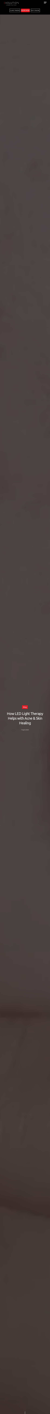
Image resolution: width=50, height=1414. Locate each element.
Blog (25, 707)
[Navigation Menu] (45, 2)
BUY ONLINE (35, 10)
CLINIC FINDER (15, 10)
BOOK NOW (25, 10)
